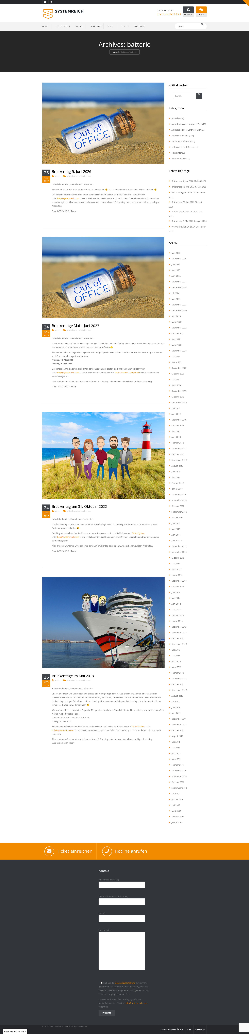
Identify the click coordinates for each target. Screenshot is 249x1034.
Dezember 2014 (178, 580)
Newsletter (176, 152)
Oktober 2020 (177, 373)
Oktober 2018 (177, 425)
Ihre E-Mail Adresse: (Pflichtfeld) (113, 896)
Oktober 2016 (177, 506)
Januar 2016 (177, 540)
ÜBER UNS (95, 26)
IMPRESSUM (139, 26)
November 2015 (179, 552)
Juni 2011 (175, 741)
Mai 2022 (175, 339)
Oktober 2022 (177, 333)
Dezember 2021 (178, 350)
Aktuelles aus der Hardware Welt (186, 124)
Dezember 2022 (178, 327)
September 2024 (179, 287)
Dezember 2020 (178, 368)
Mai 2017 (175, 477)
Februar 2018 (177, 442)
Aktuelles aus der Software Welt (186, 129)
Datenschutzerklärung (125, 983)
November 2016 (179, 500)
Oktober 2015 (177, 557)
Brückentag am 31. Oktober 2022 (79, 506)
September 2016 (179, 511)
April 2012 (176, 713)
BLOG (110, 26)
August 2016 (177, 517)
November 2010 (179, 776)
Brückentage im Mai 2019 (73, 675)
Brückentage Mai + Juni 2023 (75, 325)
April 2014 (176, 603)
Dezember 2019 (178, 391)
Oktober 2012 (177, 684)
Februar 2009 (177, 816)
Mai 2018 (175, 431)
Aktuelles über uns (83, 176)
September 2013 (179, 644)
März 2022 (176, 345)
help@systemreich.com (68, 198)
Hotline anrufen (131, 851)
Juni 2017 (175, 471)
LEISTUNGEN (61, 26)
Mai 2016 (175, 529)
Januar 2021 (177, 362)
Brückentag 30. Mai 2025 (183, 211)
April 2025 (176, 276)
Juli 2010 (175, 793)
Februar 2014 (177, 615)
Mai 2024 (175, 299)
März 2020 (176, 385)
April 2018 (176, 437)
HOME (45, 26)
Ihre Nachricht (105, 930)
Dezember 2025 (178, 258)
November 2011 (179, 724)
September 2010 (179, 788)
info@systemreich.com (136, 1003)
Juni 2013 (175, 649)
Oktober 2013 (177, 638)
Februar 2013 (177, 672)
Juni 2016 (175, 523)
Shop (123, 26)
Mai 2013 (175, 655)
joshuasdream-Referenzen (183, 147)
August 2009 (177, 799)
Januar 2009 (177, 822)
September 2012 (179, 690)
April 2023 (176, 316)
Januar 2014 (177, 621)
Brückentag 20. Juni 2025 (183, 202)
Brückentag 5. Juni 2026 (71, 171)
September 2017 (179, 460)
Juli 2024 (175, 293)
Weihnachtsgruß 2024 (181, 226)
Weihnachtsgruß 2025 (181, 192)
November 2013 (179, 632)
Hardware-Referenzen (181, 141)
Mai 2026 (175, 253)
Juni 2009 (175, 805)
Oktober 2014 (177, 586)
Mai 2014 (175, 598)
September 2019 (179, 402)
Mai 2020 (175, 379)
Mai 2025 (175, 270)
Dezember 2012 (178, 678)
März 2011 (176, 759)
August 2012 (177, 695)
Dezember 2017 (178, 448)
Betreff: (102, 913)
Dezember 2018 (178, 419)
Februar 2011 (177, 764)
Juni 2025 (175, 264)
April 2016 (176, 534)
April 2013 (176, 661)
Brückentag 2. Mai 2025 (182, 221)
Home (114, 52)
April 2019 (176, 414)
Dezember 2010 (178, 770)
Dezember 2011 (178, 718)
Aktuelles (71, 176)
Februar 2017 (177, 483)
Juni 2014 (175, 592)
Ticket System (138, 533)
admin (57, 176)
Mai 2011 (175, 747)
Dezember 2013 (178, 626)
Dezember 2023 (178, 304)
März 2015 (176, 569)
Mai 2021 (175, 356)
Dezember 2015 (178, 546)
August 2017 (177, 465)
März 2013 (176, 667)
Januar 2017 (177, 488)
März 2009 (176, 811)
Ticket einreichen (74, 851)
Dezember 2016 (178, 494)
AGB (189, 1029)
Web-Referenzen (179, 158)
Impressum (200, 1029)
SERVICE (79, 26)
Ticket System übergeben (127, 372)
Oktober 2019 (177, 396)
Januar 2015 (177, 575)
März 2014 (176, 609)
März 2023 (176, 322)
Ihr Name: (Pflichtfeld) (109, 879)
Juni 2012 (175, 707)
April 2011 (176, 753)
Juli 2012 (175, 701)
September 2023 (179, 310)
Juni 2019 (175, 408)
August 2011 (177, 736)
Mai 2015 (175, 563)
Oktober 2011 (177, 730)
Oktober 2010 (177, 782)
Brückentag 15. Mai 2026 (183, 186)
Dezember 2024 (178, 281)
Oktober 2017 (177, 454)
